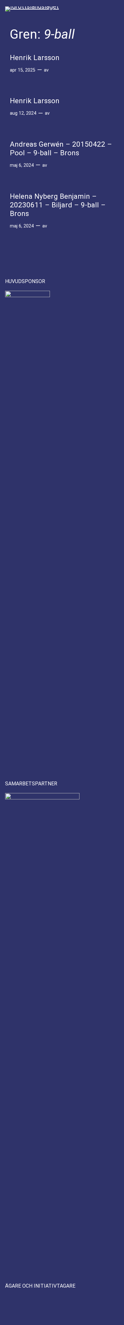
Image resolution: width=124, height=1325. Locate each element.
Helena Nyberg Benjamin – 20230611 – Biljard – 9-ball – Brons (58, 205)
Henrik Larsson (34, 57)
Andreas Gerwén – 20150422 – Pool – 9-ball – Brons (61, 148)
